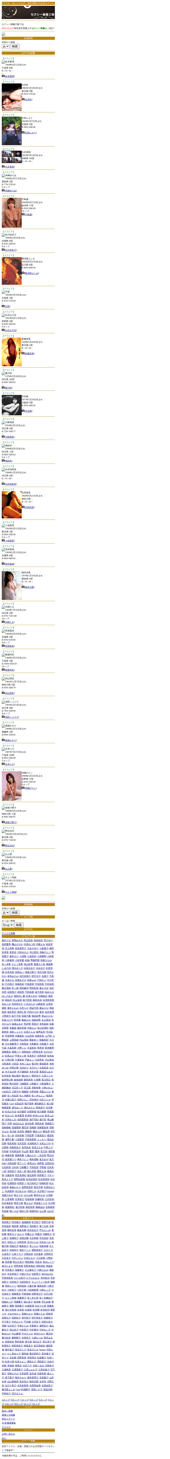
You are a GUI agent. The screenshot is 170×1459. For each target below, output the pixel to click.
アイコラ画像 (8, 933)
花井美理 (49, 1012)
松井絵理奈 (31, 1179)
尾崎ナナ (16, 1052)
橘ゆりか (37, 1131)
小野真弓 (6, 1016)
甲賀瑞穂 (26, 1294)
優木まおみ (12, 1008)
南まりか (18, 1195)
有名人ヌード (8, 1419)
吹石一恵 (21, 1171)
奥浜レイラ (48, 1262)
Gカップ (9, 1404)
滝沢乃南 (41, 972)
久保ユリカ (47, 1075)
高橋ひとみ (39, 1314)
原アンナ (21, 1163)
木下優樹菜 (22, 1071)
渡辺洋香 (47, 1389)
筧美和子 (31, 1056)
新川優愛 (41, 1111)
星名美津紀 (20, 1175)
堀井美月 (11, 1012)
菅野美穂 (18, 1266)
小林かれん (47, 1087)
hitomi (42, 1349)
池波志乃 (14, 1246)
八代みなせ (29, 1004)
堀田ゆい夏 (19, 996)
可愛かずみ (25, 1274)
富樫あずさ (20, 980)
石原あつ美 (29, 944)
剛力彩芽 (14, 1083)
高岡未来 (39, 1123)
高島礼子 (6, 1318)
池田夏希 (6, 944)
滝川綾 (13, 1131)
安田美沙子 (17, 1004)
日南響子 (23, 1167)
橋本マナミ (22, 1159)
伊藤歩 (38, 1234)
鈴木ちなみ (38, 1115)
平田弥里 (33, 1167)
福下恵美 (39, 992)
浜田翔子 (11, 992)
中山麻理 (16, 1333)
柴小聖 (50, 1103)
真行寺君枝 (10, 1310)
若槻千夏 (26, 1016)
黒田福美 (21, 1286)
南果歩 (18, 1365)
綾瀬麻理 (26, 1222)
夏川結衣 (6, 1337)
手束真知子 (40, 1135)
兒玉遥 (27, 1087)
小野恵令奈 (37, 1052)
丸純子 (50, 1361)
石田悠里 (29, 507)
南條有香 (9, 1155)
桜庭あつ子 (7, 1302)
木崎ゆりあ (10, 190)
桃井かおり (20, 1377)
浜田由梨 (11, 1163)
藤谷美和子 (35, 1353)
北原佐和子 (25, 1282)
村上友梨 (17, 1000)
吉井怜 (28, 99)
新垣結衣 (38, 940)
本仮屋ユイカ (40, 1203)
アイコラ (6, 1427)
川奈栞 (15, 1063)
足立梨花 (46, 1020)
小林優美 (9, 960)
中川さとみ (27, 1333)
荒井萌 (27, 1024)
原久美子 (47, 1341)
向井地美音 (10, 484)
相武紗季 (36, 1016)
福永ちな (49, 992)
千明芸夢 (29, 1135)
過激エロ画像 (8, 1415)
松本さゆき (31, 996)
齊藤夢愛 (35, 960)
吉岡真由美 (35, 1385)
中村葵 (5, 1151)
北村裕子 (14, 1282)
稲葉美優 (43, 1246)
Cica (12, 1103)
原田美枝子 (17, 1345)
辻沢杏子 (11, 1325)
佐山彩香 (28, 964)
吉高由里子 (47, 1385)
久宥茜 (37, 1079)
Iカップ (27, 1404)
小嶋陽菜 (23, 1083)
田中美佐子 (37, 1318)
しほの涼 (6, 968)
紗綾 (27, 960)
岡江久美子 (18, 1262)
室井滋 (32, 1373)
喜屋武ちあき (46, 1071)
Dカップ (34, 1400)
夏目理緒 (6, 988)
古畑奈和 (9, 1175)
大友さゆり (32, 948)
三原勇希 (9, 1199)
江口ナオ (48, 1250)
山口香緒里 (12, 1381)
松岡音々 (21, 1183)
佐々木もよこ (38, 1095)
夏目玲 (49, 1333)
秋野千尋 (46, 1222)
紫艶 (12, 1306)
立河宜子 (36, 1321)
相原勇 (15, 1226)
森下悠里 (27, 1000)
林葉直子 (28, 1345)
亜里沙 (35, 1024)
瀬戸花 (42, 1119)
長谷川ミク (20, 1349)
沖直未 (38, 1262)
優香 (4, 1008)
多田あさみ (12, 976)
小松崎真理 (32, 1290)
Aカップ (6, 1400)
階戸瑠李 (29, 1103)
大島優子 (43, 1044)
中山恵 (25, 1151)
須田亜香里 (22, 1119)
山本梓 (49, 1004)
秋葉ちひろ (7, 1020)
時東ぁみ (31, 980)
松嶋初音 (43, 1183)
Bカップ (15, 1400)
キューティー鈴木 (40, 1282)
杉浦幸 (28, 1310)
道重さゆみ (7, 1195)
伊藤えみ (40, 944)
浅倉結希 (36, 1020)
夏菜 (31, 1151)
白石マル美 (40, 1306)
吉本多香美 (22, 1385)
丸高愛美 (9, 1191)
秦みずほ (43, 988)
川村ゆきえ (22, 952)
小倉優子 (43, 948)
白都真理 (29, 1306)
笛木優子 (46, 1353)
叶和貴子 (9, 1270)
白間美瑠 (31, 1111)
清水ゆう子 (17, 968)
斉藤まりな (44, 1091)
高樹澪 (49, 1314)
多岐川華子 (10, 822)
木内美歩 (45, 1278)
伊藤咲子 (47, 1234)
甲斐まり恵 (20, 1056)
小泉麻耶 (41, 956)
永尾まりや (44, 1143)
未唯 (4, 1365)
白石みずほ (10, 330)
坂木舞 (37, 1302)
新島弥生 (9, 1341)
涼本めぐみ (10, 1119)
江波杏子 (6, 1254)
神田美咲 (40, 1266)
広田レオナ (30, 132)
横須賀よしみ (31, 273)
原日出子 (37, 1341)
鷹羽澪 (25, 1127)
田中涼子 (36, 976)
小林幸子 (11, 1290)
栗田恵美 (28, 1079)
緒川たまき (7, 1266)
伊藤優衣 (19, 1036)
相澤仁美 (21, 1012)
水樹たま (9, 622)
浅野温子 (23, 1226)
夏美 (37, 1151)
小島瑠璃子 (44, 1083)
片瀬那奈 (19, 1060)
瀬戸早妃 (33, 1119)
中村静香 (39, 984)
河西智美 (41, 1056)
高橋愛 (32, 1127)
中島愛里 (29, 984)
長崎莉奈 (19, 984)
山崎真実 (40, 1004)
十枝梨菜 (9, 540)
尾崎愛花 (6, 1052)
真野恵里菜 (27, 1187)
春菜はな (31, 1163)
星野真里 (21, 1357)
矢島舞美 (50, 1207)
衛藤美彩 (43, 1040)
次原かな (9, 980)
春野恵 (40, 1163)
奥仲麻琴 (49, 1048)
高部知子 (16, 1318)
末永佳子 (40, 968)
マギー (50, 1175)
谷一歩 (10, 1135)
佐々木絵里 (12, 1095)
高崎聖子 (49, 1123)
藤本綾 (25, 1353)
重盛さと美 (39, 964)
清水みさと (29, 1107)
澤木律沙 (33, 1099)
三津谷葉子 (43, 1369)
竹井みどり (17, 1321)
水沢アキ (27, 1365)
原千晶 (28, 1341)
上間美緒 (14, 1040)
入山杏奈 (29, 1036)
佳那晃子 (36, 1274)
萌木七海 (18, 1203)
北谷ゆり (23, 1067)
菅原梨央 (9, 646)
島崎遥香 (6, 1107)
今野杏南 (33, 1091)
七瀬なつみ (37, 1337)
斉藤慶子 (18, 1302)
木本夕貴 (33, 1071)
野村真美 (19, 1341)
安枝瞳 (5, 1211)
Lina (18, 1389)
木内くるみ (25, 1063)
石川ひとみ (32, 1242)
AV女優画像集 (9, 1423)
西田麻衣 (23, 988)
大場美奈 (31, 1048)
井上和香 (9, 948)
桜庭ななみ (46, 960)
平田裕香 (29, 992)
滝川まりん (17, 1393)
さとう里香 (17, 964)
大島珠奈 (23, 1044)
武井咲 (20, 1131)
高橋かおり (27, 1314)
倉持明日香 (7, 1079)
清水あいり (17, 1107)
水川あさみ (20, 1191)
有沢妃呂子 (32, 1230)
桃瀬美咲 (10, 1207)
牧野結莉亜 (19, 1179)
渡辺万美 (33, 1008)
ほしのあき (7, 996)
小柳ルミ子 (44, 1290)
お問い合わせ (8, 1434)
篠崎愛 (49, 964)
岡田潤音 (29, 1262)
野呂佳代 (9, 845)
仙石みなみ (18, 1123)
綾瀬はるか (17, 1024)
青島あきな (17, 940)
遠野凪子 (43, 1325)
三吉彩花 (49, 1199)
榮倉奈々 (33, 1040)
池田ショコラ (11, 717)
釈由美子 (40, 1107)
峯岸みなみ (39, 1195)
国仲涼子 (36, 1075)
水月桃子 (41, 1191)
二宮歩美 (41, 1155)
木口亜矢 (33, 952)
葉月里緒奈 (39, 1345)
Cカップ (24, 1400)
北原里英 (43, 1067)
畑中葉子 (9, 1349)
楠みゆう (26, 1075)
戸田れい (41, 980)
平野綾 (42, 1167)
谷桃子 (45, 976)
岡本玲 (40, 1048)
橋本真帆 (33, 1159)
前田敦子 (41, 1175)
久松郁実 (6, 1167)
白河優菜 (21, 1111)
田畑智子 (48, 1318)
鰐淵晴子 (25, 1389)
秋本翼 (17, 1020)
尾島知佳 (26, 1052)
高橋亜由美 (42, 1127)
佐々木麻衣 (25, 1095)
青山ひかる (47, 1016)
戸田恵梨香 (30, 1139)
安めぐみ (6, 1004)
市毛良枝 (43, 1238)
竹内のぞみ (32, 1012)
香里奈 (13, 952)
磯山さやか (17, 944)
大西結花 (28, 1254)
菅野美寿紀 (29, 1266)
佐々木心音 (32, 1298)
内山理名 (9, 693)
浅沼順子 (33, 1226)
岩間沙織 (23, 1238)
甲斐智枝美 (7, 1278)
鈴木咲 (28, 1115)
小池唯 (22, 956)
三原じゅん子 (30, 1369)
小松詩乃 (6, 1091)
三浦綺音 (6, 1369)
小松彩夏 (19, 960)
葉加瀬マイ (10, 1159)
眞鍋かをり (10, 740)
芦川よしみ (44, 1230)
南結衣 (8, 461)
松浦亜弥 (11, 1183)
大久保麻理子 (11, 1044)
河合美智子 (12, 1274)
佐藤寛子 (21, 1298)
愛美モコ (11, 1234)
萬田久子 (31, 1361)
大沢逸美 (38, 1254)
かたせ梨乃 (19, 1278)
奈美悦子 (26, 1337)
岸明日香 (14, 1067)
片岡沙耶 (9, 1060)
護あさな (43, 1008)
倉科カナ (14, 956)
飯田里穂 (21, 1028)
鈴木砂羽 (45, 1310)
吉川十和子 (10, 1385)
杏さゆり (48, 940)
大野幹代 (48, 1254)
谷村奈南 (19, 1135)
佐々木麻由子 (46, 1298)
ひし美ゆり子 (14, 1353)
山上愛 (8, 869)
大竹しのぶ (17, 1258)
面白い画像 (7, 1411)
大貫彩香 (11, 1048)
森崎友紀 (40, 1207)
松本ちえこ (20, 1361)
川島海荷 (9, 437)
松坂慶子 (41, 1357)
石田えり (11, 1242)
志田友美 (19, 1103)
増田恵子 (41, 1361)
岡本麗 (8, 1262)
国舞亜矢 (16, 1294)
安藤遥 (13, 1028)
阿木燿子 (16, 1222)
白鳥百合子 (29, 968)
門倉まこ (29, 1060)
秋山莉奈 (28, 940)
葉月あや (43, 1159)
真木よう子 (7, 1179)
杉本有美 (9, 972)
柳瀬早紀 (9, 670)
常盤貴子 (33, 1325)
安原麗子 (43, 1377)
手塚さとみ (22, 1325)
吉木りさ (9, 764)
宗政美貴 (41, 1373)
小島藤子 (33, 1083)
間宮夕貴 (38, 1187)
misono (50, 1191)
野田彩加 (33, 988)
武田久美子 (47, 1321)
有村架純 (9, 564)
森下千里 (16, 1016)
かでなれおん (32, 1278)
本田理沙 (31, 1357)
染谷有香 (29, 1123)
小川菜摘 (40, 1258)
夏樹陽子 (16, 1337)
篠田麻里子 (40, 1103)
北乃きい (33, 1067)
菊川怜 (8, 388)
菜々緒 (15, 988)
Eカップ (43, 1400)
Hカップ (18, 1404)
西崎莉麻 (19, 1155)
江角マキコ (17, 1254)
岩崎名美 (39, 1036)
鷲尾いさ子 (36, 1389)
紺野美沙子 (37, 1294)
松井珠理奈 (43, 1179)
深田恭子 (11, 1171)
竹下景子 (6, 1321)
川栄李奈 (39, 1060)
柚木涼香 (29, 587)
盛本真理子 (32, 1377)
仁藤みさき (30, 1155)
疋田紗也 (49, 1163)
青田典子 (6, 1222)
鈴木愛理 (9, 76)
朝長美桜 (11, 1143)
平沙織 (27, 1321)
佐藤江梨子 (10, 1099)
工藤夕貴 (31, 1286)
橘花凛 (46, 1131)
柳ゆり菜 (23, 1211)
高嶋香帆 (6, 1127)
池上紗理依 (42, 1028)
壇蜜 (4, 1325)
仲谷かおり (39, 1333)
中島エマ (48, 1147)
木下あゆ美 (10, 1071)
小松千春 (21, 1290)
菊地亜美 (43, 1063)
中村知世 (49, 984)
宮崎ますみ (12, 1373)
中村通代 (33, 1329)
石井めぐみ (44, 1242)
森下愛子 (9, 1377)
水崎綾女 (42, 996)
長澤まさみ (37, 1147)
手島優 (28, 214)
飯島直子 (23, 1246)
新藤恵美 (29, 353)
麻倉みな (26, 1020)
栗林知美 (41, 1286)
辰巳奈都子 (25, 976)
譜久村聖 (31, 1171)
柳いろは (14, 1211)
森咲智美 (30, 1207)
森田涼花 (37, 1000)
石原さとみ (29, 1032)
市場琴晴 (9, 1036)
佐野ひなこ (22, 1099)
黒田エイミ (10, 1286)
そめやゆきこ (14, 1314)
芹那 (7, 306)
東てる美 (43, 1226)
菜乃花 (44, 1151)
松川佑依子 (10, 250)
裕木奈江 (23, 1381)
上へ (4, 1438)
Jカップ (36, 1404)
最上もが (28, 1203)
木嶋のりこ (30, 788)
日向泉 (15, 1167)
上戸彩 (48, 1036)
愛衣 (41, 1012)
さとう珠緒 (10, 892)
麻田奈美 (11, 1230)
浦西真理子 (37, 1250)
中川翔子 (9, 984)
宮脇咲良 (39, 1199)
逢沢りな (6, 940)
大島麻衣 (33, 1044)
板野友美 (40, 1032)
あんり (20, 1234)
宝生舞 (28, 411)
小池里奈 (31, 956)
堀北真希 (31, 1175)
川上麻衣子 (30, 1270)
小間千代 (16, 1091)
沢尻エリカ (44, 1099)
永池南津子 (32, 1143)
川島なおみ (42, 1270)
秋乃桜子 (36, 1222)
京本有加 (6, 1075)
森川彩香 (20, 1207)
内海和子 (14, 1250)
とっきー (41, 1139)
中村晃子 (23, 1329)
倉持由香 (18, 1079)
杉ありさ (9, 1115)
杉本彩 (20, 1310)
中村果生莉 (15, 1151)
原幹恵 (20, 992)
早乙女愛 (46, 1302)
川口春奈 (49, 1060)
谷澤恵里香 (48, 1000)
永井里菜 (21, 1143)
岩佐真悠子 (20, 948)
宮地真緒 (29, 1199)
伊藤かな (29, 1234)
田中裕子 (26, 1318)
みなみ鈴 (28, 1195)
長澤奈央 (26, 1147)
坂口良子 (28, 1302)
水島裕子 (49, 1365)
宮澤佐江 (19, 1199)
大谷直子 (6, 1258)
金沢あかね (47, 1274)
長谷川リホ (32, 1349)
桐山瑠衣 (16, 1075)
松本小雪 (9, 1361)
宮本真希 (23, 1373)
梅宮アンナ (25, 1250)
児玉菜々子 (17, 1087)
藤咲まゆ (41, 1171)
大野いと (21, 1048)
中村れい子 (44, 1329)
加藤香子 (19, 1270)
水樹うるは (38, 1365)
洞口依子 (14, 1329)
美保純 (10, 1365)
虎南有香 (36, 1087)
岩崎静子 (14, 1238)
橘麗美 (28, 1131)
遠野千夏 (9, 1139)
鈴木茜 (36, 1310)
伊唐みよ (31, 1028)
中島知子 (6, 1393)
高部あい (19, 972)
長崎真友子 (15, 1147)
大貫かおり (29, 1258)
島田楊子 (19, 1306)
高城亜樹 (16, 1127)
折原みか (9, 1056)
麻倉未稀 (21, 1230)
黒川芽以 (46, 1079)
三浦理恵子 (17, 1369)
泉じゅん (33, 1246)
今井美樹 (9, 167)
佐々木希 (6, 964)
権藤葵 (25, 1091)
